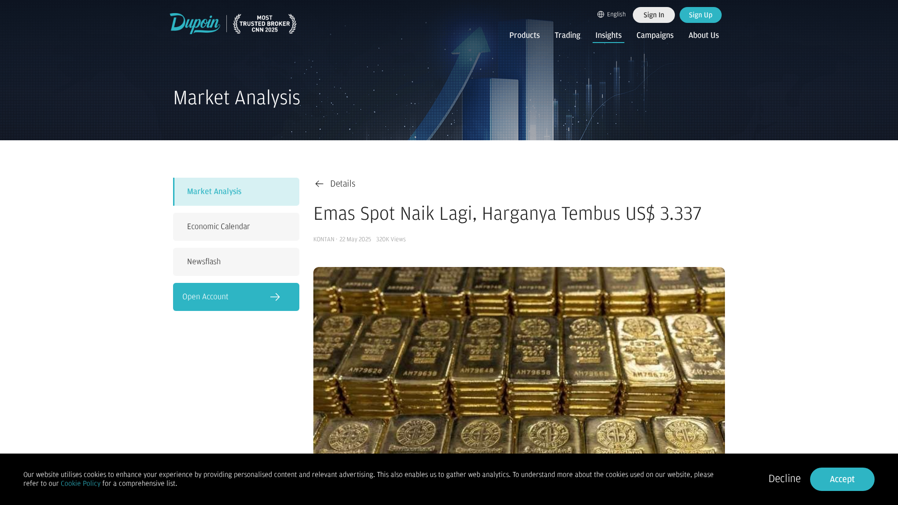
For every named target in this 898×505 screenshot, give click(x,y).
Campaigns (655, 35)
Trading (567, 35)
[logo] (233, 23)
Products (524, 35)
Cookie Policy (81, 483)
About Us (703, 35)
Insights (608, 35)
